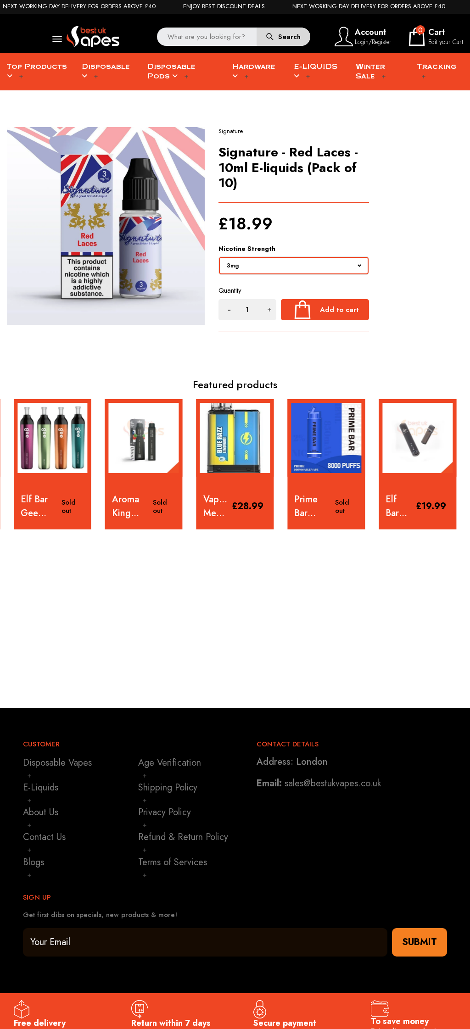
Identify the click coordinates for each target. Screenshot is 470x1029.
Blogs (33, 862)
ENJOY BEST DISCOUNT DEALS (224, 6)
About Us (40, 812)
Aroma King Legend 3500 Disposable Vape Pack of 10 (130, 506)
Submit (419, 942)
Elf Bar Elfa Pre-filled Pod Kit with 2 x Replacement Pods (398, 506)
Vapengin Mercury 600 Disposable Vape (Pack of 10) (215, 506)
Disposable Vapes (57, 762)
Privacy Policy (164, 812)
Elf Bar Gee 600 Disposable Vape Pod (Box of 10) (39, 506)
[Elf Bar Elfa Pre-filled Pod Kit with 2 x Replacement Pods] (417, 438)
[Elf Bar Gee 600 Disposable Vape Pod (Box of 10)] (52, 438)
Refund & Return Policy (183, 837)
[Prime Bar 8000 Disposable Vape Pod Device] (326, 438)
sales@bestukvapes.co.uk (333, 783)
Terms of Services (172, 862)
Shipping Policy (167, 787)
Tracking (436, 66)
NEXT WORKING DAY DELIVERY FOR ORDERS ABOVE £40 (79, 6)
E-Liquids (40, 787)
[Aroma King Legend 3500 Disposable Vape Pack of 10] (144, 438)
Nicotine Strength (246, 248)
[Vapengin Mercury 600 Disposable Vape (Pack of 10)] (235, 438)
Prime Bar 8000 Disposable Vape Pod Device (312, 506)
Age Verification (169, 762)
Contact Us (44, 837)
